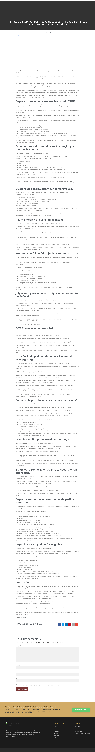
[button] (59, 624)
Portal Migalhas (23, 617)
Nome (18, 665)
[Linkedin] (13, 741)
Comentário (19, 646)
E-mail (18, 672)
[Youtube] (16, 741)
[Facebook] (7, 741)
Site (17, 678)
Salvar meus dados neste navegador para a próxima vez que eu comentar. (39, 685)
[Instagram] (10, 741)
